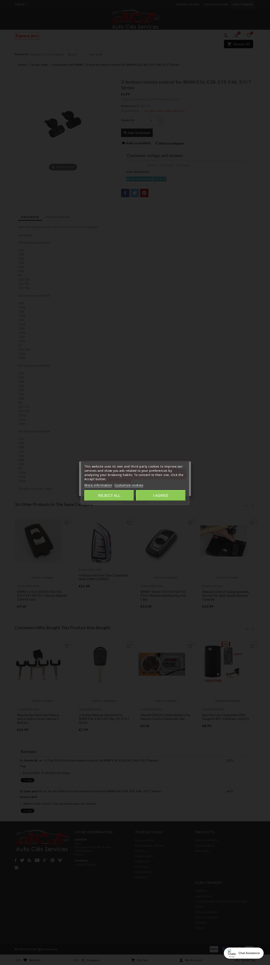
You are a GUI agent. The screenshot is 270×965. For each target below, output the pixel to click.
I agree (160, 495)
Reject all (109, 495)
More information (98, 485)
